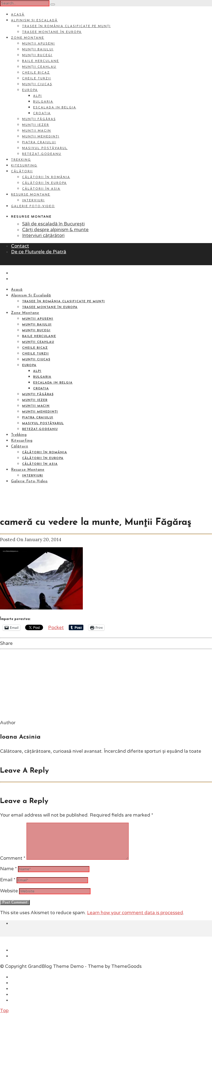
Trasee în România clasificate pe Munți (66, 26)
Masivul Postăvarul (45, 148)
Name (8, 869)
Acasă (18, 14)
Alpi (37, 96)
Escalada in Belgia (54, 107)
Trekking (21, 159)
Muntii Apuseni (38, 43)
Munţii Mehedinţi (40, 136)
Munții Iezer (35, 125)
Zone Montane (27, 38)
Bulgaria (43, 101)
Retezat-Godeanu (41, 154)
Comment (12, 858)
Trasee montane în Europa (52, 32)
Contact (20, 246)
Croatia (42, 113)
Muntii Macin (36, 130)
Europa (30, 90)
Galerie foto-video (33, 206)
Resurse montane (30, 194)
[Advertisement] (41, 1048)
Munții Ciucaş (37, 84)
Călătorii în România (46, 177)
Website (9, 891)
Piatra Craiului (39, 142)
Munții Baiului (38, 49)
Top (4, 1010)
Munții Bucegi (37, 55)
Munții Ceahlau (39, 67)
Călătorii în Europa (44, 183)
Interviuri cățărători (43, 235)
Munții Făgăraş (39, 119)
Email (7, 880)
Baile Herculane (40, 61)
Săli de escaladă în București (53, 224)
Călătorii (22, 171)
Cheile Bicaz (36, 72)
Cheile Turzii (36, 78)
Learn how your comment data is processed (135, 913)
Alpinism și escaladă (34, 20)
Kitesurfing (24, 165)
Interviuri (33, 200)
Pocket (56, 627)
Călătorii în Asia (41, 189)
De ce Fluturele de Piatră (38, 252)
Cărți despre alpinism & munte (55, 230)
